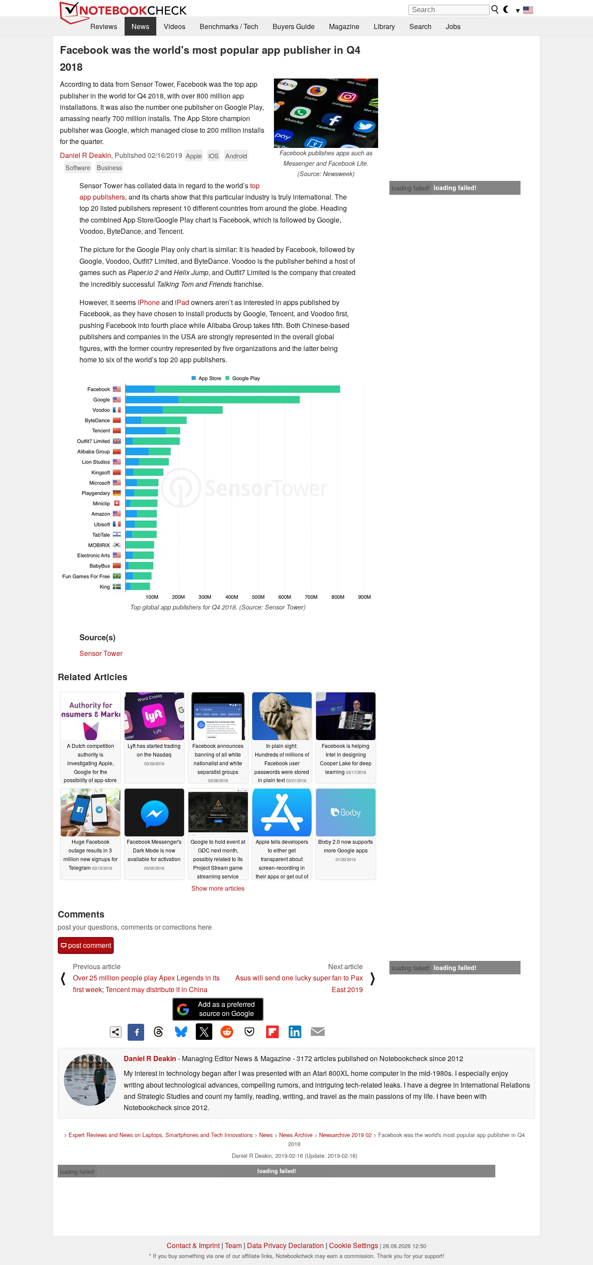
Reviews (103, 26)
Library (384, 26)
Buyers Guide (294, 26)
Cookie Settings (353, 1245)
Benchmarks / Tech (229, 26)
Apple (194, 155)
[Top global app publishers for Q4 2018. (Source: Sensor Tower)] (218, 487)
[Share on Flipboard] (272, 1031)
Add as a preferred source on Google (226, 1008)
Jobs (453, 26)
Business (109, 167)
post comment (88, 945)
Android (236, 155)
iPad (182, 302)
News (140, 26)
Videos (174, 26)
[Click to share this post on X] (204, 1031)
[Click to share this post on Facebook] (136, 1032)
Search (420, 26)
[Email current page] (318, 1032)
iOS (213, 155)
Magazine (344, 26)
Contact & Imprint (193, 1245)
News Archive (296, 1135)
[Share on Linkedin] (295, 1031)
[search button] (495, 9)
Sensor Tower (100, 653)
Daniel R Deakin (85, 155)
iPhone (149, 302)
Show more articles (217, 888)
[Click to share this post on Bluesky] (181, 1032)
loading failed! (411, 188)
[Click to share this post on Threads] (158, 1032)
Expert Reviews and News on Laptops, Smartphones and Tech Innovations (161, 1135)
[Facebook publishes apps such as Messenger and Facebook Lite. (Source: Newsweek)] (326, 113)
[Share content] (116, 1032)
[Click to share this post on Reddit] (226, 1031)
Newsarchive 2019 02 (345, 1135)
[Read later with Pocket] (249, 1031)
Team (233, 1245)
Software (78, 167)
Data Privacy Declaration (285, 1245)
